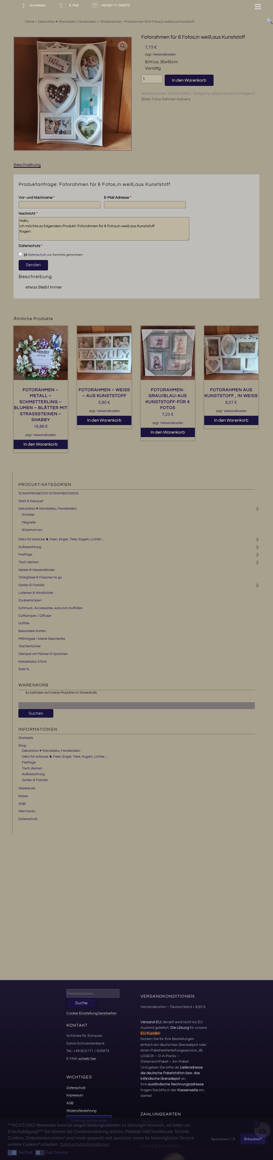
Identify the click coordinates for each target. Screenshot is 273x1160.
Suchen (36, 713)
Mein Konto (26, 811)
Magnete (28, 522)
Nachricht (28, 213)
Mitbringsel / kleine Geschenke (41, 639)
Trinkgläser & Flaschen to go (40, 577)
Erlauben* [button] (253, 1139)
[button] (122, 46)
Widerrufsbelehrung (81, 1111)
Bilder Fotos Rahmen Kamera (165, 99)
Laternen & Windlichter (35, 593)
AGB (22, 804)
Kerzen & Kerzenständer (36, 570)
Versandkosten (164, 54)
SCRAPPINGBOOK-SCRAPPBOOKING (48, 493)
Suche (81, 1003)
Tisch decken (28, 562)
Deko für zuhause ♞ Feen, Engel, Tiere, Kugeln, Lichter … (65, 756)
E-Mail (73, 5)
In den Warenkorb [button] (40, 444)
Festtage (25, 554)
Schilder (28, 515)
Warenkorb (26, 788)
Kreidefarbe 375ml (32, 661)
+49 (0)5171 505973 (115, 5)
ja (25, 255)
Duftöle (23, 623)
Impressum (74, 1095)
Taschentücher (29, 646)
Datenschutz (30, 246)
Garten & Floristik (31, 585)
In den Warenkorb (189, 80)
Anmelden (37, 5)
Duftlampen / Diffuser (34, 616)
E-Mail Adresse (117, 197)
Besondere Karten (32, 631)
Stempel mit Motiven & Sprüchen (43, 654)
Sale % (23, 669)
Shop (22, 745)
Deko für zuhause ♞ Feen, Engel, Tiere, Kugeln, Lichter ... (61, 539)
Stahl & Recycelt (30, 501)
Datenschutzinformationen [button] (85, 1144)
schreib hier (87, 1059)
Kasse (23, 796)
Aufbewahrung (29, 547)
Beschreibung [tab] (27, 165)
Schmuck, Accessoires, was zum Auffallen (50, 608)
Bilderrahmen (223, 93)
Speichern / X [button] (223, 1139)
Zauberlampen (29, 600)
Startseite (25, 738)
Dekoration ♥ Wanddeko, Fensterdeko (47, 508)
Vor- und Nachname (37, 197)
